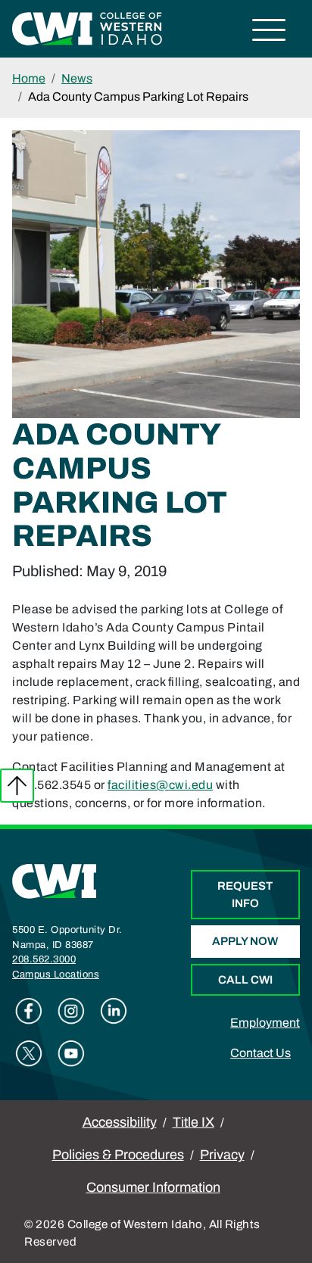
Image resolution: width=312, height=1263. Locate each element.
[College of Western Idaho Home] (87, 27)
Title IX (193, 1122)
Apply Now (245, 941)
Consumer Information (153, 1187)
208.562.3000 (44, 959)
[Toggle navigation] (269, 32)
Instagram (71, 1011)
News (76, 78)
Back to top (17, 786)
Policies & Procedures (118, 1154)
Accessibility (120, 1122)
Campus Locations (55, 974)
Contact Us (260, 1052)
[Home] (54, 880)
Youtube (71, 1053)
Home (28, 78)
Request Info (245, 894)
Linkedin (113, 1011)
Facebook (28, 1011)
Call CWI (245, 980)
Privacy (222, 1154)
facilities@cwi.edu (160, 784)
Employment (265, 1022)
